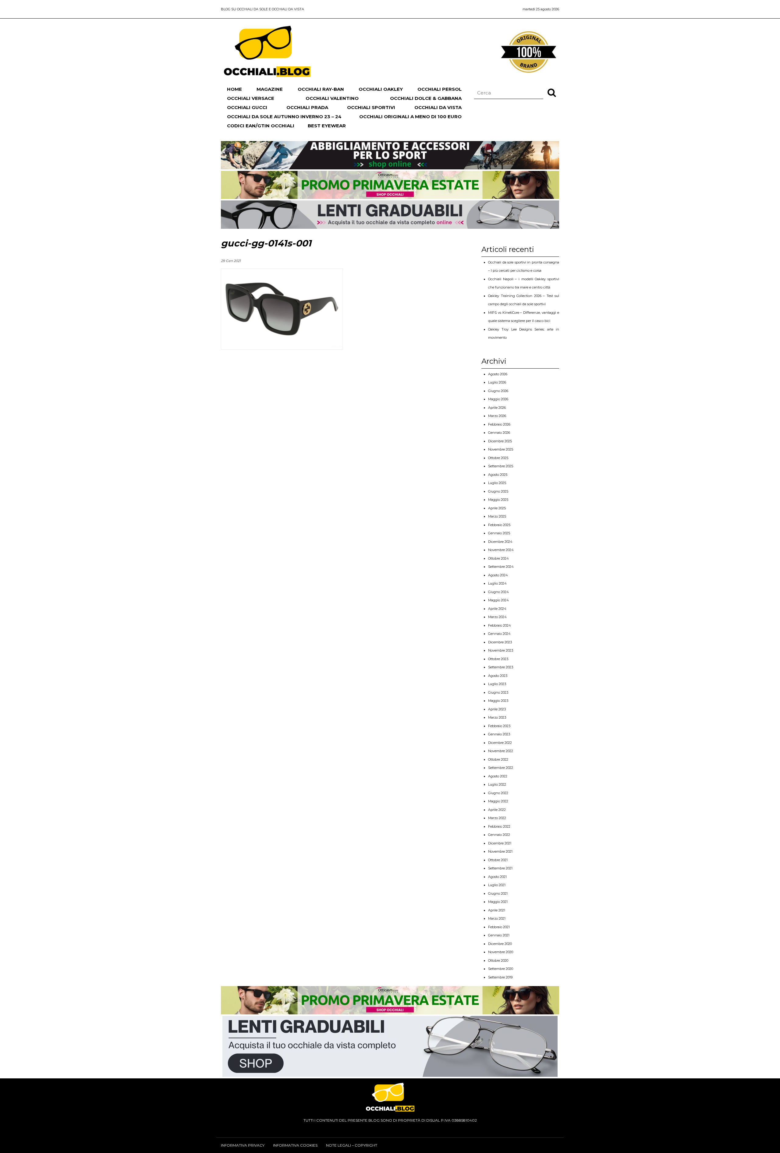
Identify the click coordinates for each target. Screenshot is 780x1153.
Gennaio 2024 (499, 633)
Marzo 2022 (497, 818)
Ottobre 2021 (498, 860)
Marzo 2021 (496, 918)
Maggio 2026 (498, 399)
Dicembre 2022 (500, 743)
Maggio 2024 (498, 600)
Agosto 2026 (497, 374)
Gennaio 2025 (499, 533)
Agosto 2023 (497, 676)
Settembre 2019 (500, 977)
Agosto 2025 (497, 474)
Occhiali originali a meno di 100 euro (410, 116)
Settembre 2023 (500, 667)
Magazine (270, 89)
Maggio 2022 (498, 801)
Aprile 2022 (497, 810)
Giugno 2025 (498, 491)
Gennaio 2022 (499, 835)
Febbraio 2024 (499, 625)
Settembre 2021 (500, 868)
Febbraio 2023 (499, 726)
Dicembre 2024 (500, 541)
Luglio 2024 (497, 583)
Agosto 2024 (498, 575)
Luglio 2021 (496, 885)
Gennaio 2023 (499, 734)
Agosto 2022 (497, 776)
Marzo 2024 (497, 617)
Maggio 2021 (498, 902)
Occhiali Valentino (332, 98)
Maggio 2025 (498, 499)
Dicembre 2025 (500, 441)
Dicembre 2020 (500, 944)
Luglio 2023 (497, 684)
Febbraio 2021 (499, 927)
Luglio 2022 (497, 784)
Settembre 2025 (500, 466)
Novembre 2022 (500, 751)
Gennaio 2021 (498, 935)
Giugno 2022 (498, 793)
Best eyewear (327, 126)
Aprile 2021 (496, 910)
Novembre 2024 (501, 550)
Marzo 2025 (497, 516)
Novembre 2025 (500, 449)
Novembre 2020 (500, 952)
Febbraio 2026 (499, 424)
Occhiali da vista (438, 107)
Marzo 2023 (497, 717)
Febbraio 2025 (499, 525)
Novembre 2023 (500, 650)
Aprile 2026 (497, 407)
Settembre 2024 (501, 566)
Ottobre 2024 (498, 558)
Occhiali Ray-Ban (321, 89)
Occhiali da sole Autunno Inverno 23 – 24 (284, 116)
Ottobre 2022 (498, 759)
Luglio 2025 (497, 483)
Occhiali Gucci (247, 107)
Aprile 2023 (497, 709)
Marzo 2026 (497, 416)
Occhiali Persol (439, 89)
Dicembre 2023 (500, 642)
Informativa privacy (242, 1145)
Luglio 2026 (497, 382)
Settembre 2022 (500, 768)
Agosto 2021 (497, 877)
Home (234, 89)
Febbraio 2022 (499, 826)
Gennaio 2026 (499, 432)
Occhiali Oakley (381, 89)
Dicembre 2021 (499, 843)
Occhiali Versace (250, 98)
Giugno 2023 (498, 692)
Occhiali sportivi (371, 107)
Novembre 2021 (500, 851)
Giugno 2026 (498, 391)
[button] (551, 92)
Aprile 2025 (497, 508)
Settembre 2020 (500, 969)
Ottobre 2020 (498, 960)
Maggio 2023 (498, 701)
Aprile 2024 (497, 609)
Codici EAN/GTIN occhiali (260, 126)
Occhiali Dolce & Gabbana (426, 98)
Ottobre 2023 (498, 659)
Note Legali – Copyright (351, 1145)
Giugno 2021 (498, 893)
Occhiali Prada (307, 107)
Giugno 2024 (498, 592)
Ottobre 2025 (498, 458)
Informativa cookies (295, 1145)
